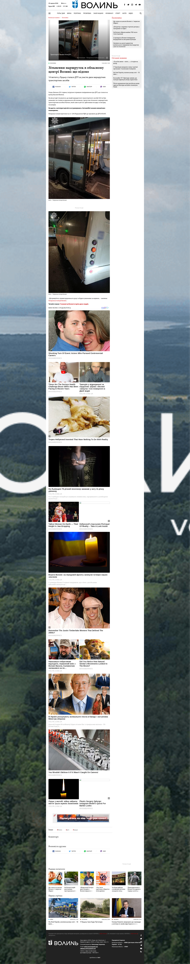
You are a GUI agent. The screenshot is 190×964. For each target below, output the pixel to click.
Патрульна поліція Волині (57, 301)
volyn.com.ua (103, 933)
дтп (68, 830)
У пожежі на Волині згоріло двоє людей (73, 304)
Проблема (87, 13)
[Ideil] (95, 957)
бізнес (60, 830)
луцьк (76, 830)
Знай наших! (98, 13)
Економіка (65, 17)
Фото (124, 13)
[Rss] (141, 951)
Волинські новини (54, 17)
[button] (63, 3)
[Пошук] (140, 13)
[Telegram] (135, 5)
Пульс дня (61, 13)
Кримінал (109, 13)
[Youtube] (139, 5)
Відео (131, 13)
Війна (69, 13)
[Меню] (49, 13)
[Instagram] (132, 5)
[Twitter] (128, 5)
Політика (77, 13)
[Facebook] (124, 5)
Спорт (117, 13)
